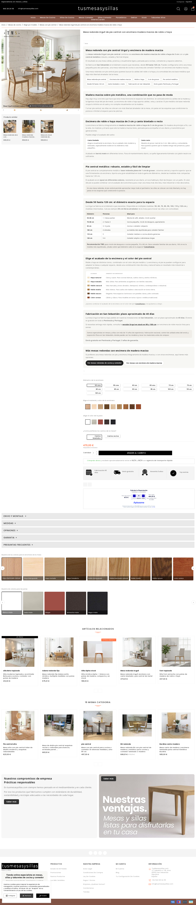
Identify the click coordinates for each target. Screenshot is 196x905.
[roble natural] (14, 110)
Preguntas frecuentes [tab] (17, 544)
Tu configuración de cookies (127, 876)
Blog (117, 873)
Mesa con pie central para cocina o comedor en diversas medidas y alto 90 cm (96, 749)
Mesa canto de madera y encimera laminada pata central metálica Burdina (174, 749)
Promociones (56, 873)
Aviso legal (87, 869)
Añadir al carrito (136, 453)
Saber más (11, 801)
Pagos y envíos (89, 880)
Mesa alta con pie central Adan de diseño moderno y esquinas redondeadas (17, 749)
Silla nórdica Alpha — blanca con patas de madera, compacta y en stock (95, 676)
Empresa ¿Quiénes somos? (94, 884)
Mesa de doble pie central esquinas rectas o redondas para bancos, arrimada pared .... (57, 747)
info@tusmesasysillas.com (162, 884)
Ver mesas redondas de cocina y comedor (104, 363)
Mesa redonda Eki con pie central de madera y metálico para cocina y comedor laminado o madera (135, 749)
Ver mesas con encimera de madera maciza (144, 363)
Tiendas (86, 892)
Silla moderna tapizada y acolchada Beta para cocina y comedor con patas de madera (18, 676)
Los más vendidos (58, 880)
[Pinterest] (90, 485)
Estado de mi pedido (59, 869)
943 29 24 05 (8, 9)
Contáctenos (88, 888)
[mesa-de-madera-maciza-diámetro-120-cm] (67, 110)
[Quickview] (24, 660)
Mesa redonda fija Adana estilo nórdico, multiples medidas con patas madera (58, 676)
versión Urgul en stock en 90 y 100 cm (139, 324)
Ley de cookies (89, 876)
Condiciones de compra (93, 873)
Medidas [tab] (8, 523)
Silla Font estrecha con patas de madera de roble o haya (173, 675)
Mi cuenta (121, 864)
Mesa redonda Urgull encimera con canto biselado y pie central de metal (136, 675)
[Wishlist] (35, 639)
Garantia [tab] (9, 537)
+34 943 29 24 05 (159, 880)
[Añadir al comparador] (20, 660)
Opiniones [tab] (10, 530)
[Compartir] (85, 485)
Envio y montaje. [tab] (14, 516)
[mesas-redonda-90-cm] (41, 110)
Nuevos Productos (58, 876)
